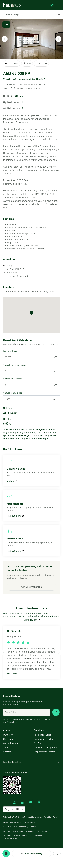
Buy (14, 831)
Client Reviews (10, 743)
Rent (21, 831)
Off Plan (38, 743)
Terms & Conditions (41, 719)
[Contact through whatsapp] (52, 5)
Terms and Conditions (12, 822)
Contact (7, 751)
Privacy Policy (12, 722)
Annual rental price (12, 392)
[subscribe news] (56, 712)
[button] (11, 14)
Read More (13, 673)
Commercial (31, 831)
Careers (7, 747)
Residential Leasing (44, 739)
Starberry (13, 838)
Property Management (45, 751)
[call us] (57, 853)
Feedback (22, 826)
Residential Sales (42, 734)
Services (39, 730)
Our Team (8, 739)
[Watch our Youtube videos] (31, 802)
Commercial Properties (45, 747)
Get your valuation (31, 586)
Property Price (10, 350)
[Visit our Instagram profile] (14, 802)
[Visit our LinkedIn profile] (23, 802)
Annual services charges (15, 364)
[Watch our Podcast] (39, 802)
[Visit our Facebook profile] (6, 802)
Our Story (8, 734)
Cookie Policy (9, 826)
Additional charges (12, 378)
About (6, 730)
